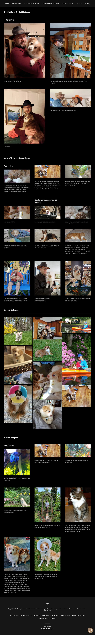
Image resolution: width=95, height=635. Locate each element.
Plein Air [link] (79, 3)
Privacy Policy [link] (54, 615)
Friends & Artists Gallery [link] (47, 618)
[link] (47, 604)
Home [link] (7, 3)
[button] (87, 4)
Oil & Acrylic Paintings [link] (31, 3)
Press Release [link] (44, 615)
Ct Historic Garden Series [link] (50, 3)
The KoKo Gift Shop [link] (78, 615)
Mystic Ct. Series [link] (67, 3)
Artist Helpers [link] (65, 615)
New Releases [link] (17, 3)
